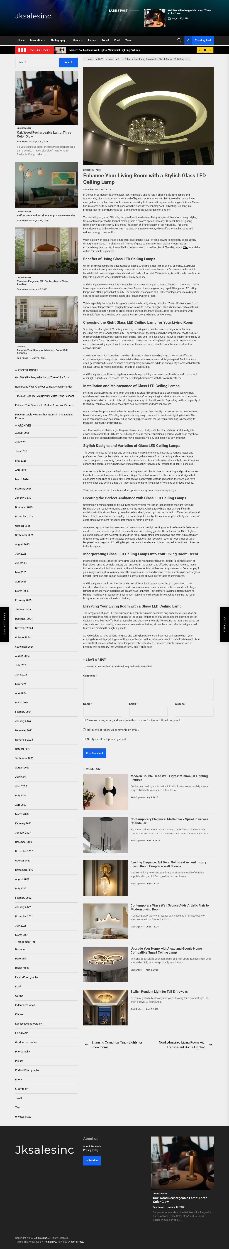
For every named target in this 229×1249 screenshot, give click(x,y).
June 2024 (21, 674)
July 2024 (20, 665)
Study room (21, 1088)
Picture (92, 40)
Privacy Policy (91, 1150)
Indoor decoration (25, 1005)
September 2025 (24, 535)
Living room (21, 1033)
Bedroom (20, 949)
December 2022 (24, 842)
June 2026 (21, 451)
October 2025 (22, 525)
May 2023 (20, 795)
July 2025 (20, 553)
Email (133, 704)
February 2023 (23, 823)
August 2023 (22, 767)
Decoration (36, 40)
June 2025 (21, 563)
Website (180, 704)
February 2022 (23, 897)
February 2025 (23, 600)
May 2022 (20, 888)
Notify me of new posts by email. (106, 739)
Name (87, 704)
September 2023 (24, 758)
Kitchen (19, 1014)
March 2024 (22, 702)
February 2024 (23, 711)
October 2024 (22, 637)
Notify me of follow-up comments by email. (113, 729)
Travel (105, 40)
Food (117, 40)
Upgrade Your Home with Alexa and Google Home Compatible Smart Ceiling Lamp (166, 950)
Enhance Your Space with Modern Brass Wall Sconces (44, 405)
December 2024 (24, 618)
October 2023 (22, 749)
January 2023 (23, 832)
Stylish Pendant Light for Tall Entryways (159, 991)
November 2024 (24, 628)
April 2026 (20, 470)
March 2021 (22, 935)
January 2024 (23, 721)
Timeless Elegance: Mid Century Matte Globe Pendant (44, 396)
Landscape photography (29, 1023)
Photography (58, 40)
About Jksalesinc (92, 1146)
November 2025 (24, 516)
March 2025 (22, 590)
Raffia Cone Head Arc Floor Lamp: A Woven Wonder (46, 215)
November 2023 (24, 739)
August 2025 (22, 544)
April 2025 (20, 581)
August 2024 (22, 656)
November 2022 (24, 851)
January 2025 (23, 609)
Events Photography (26, 977)
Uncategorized (23, 1116)
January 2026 (23, 497)
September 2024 (24, 646)
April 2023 (20, 804)
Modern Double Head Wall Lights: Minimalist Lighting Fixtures (44, 416)
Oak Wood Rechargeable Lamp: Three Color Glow (42, 377)
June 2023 (21, 786)
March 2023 (22, 814)
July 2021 (20, 925)
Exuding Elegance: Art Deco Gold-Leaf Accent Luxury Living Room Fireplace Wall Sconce (168, 864)
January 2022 (23, 907)
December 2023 (24, 730)
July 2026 (20, 442)
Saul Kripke (88, 189)
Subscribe (92, 1160)
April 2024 (20, 693)
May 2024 (20, 683)
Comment (90, 675)
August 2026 (22, 432)
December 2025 (24, 507)
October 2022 (22, 860)
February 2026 (23, 488)
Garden (19, 995)
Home (21, 40)
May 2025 (20, 572)
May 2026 (20, 460)
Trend (128, 40)
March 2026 (22, 479)
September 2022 (24, 869)
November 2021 (24, 916)
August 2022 (22, 879)
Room (76, 40)
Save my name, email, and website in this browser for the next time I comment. (134, 720)
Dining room (22, 967)
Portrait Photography (27, 1070)
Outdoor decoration (26, 1042)
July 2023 (20, 776)
